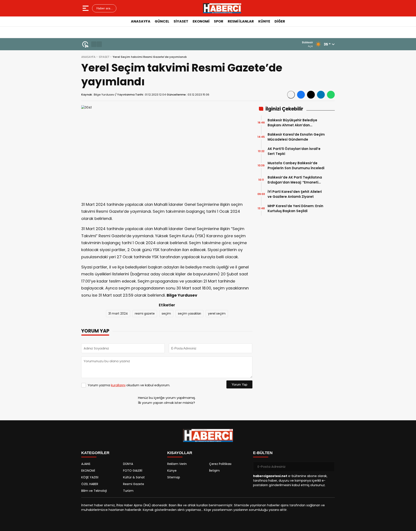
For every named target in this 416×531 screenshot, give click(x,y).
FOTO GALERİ (132, 470)
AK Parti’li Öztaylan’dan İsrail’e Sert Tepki (294, 151)
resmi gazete (145, 313)
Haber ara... (104, 8)
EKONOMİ (201, 21)
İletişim (214, 470)
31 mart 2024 (118, 313)
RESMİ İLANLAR (241, 21)
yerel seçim (217, 313)
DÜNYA (128, 464)
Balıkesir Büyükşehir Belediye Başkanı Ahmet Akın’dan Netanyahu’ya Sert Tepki (292, 123)
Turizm (128, 491)
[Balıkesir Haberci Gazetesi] (222, 8)
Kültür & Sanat (134, 477)
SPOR (218, 21)
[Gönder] (330, 467)
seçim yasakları (189, 313)
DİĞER (280, 21)
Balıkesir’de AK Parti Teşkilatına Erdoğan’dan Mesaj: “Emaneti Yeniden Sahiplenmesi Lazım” (295, 180)
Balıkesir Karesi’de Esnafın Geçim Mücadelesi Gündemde (296, 137)
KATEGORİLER (95, 453)
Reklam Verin (177, 464)
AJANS (85, 464)
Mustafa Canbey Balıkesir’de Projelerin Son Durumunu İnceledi (296, 165)
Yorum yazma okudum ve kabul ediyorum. (129, 385)
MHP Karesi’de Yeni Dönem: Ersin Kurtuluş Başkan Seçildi (295, 208)
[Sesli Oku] (291, 95)
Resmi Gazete (133, 484)
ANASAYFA (140, 21)
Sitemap (173, 477)
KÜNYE (264, 21)
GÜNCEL (162, 21)
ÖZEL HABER (89, 484)
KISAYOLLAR (179, 453)
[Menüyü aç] (86, 8)
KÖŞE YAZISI (89, 477)
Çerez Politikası (220, 464)
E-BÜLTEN (263, 453)
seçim (166, 313)
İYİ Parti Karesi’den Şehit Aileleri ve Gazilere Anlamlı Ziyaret (295, 194)
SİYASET (181, 21)
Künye (172, 470)
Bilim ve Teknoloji (94, 491)
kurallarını (118, 385)
